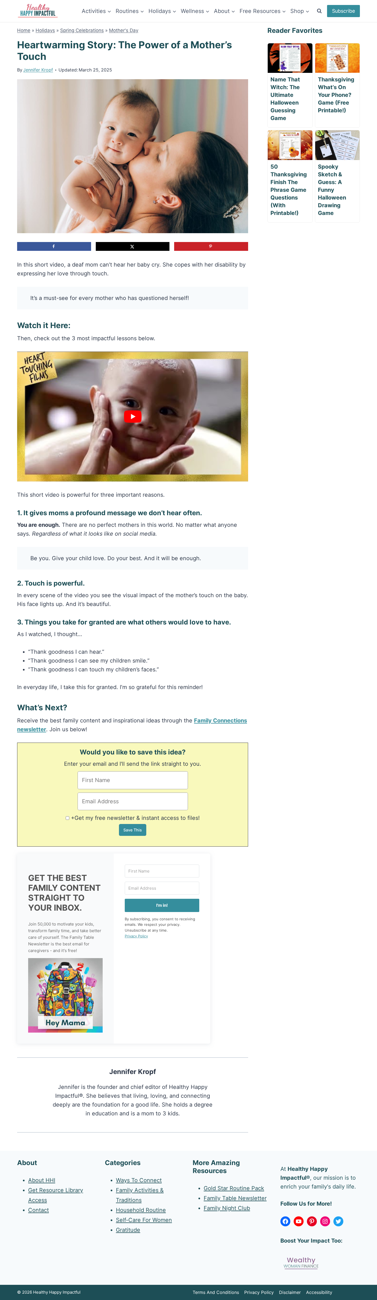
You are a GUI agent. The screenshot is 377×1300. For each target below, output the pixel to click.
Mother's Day (123, 30)
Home (23, 30)
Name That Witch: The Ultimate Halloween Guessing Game (285, 98)
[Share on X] (133, 246)
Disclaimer (290, 1292)
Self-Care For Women (144, 1220)
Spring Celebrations (82, 30)
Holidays (45, 30)
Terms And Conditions (216, 1292)
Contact (38, 1210)
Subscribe (343, 11)
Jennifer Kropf (38, 70)
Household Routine (141, 1210)
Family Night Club (227, 1208)
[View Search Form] (319, 11)
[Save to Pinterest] (211, 246)
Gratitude (128, 1230)
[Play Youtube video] (132, 417)
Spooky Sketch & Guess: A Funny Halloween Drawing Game (332, 189)
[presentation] (290, 58)
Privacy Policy (136, 936)
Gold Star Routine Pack (234, 1188)
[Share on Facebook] (54, 246)
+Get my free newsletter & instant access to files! (135, 818)
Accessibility (319, 1292)
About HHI (41, 1180)
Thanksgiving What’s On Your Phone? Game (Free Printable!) (336, 95)
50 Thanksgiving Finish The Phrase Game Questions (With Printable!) (288, 189)
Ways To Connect (139, 1180)
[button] (65, 995)
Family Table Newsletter (235, 1198)
